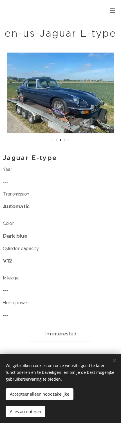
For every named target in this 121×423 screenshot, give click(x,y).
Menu (112, 10)
